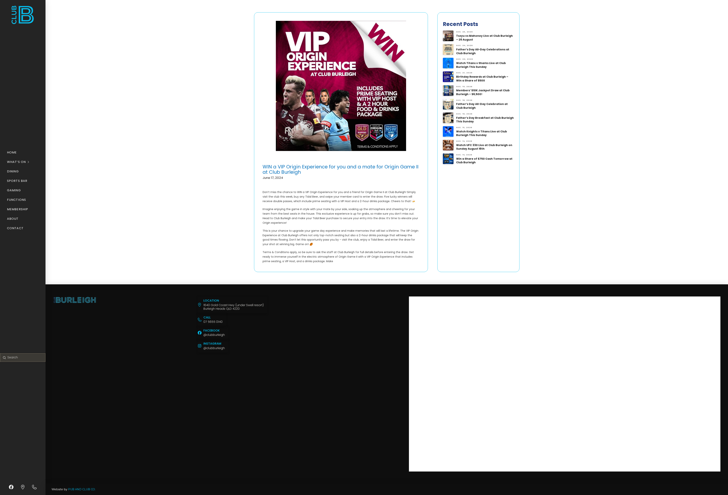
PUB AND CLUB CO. (82, 489)
